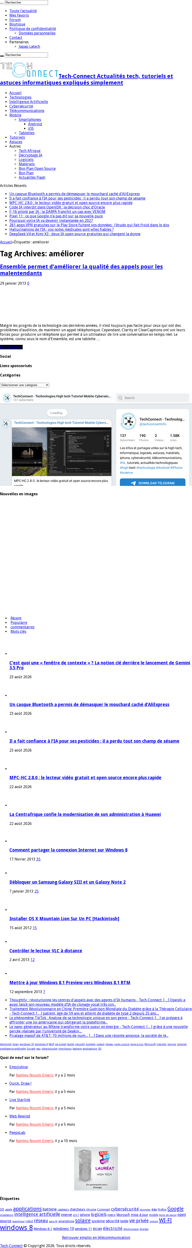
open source (121, 1044)
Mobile (15, 115)
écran (15, 1044)
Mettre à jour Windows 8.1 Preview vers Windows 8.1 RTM (69, 982)
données (145, 1209)
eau (38, 1048)
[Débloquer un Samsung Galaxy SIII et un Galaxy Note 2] (15, 873)
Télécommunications (26, 110)
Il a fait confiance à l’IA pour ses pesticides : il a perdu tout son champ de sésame (77, 198)
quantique (18, 1221)
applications (90, 1048)
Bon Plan (26, 173)
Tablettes (26, 133)
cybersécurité (49, 1048)
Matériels (27, 164)
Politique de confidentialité (32, 28)
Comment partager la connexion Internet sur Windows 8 (68, 850)
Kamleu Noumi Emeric (35, 1075)
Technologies (20, 97)
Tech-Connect (11, 1246)
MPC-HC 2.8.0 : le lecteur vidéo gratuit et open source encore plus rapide (71, 203)
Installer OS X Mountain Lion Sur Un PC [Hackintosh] (64, 918)
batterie (77, 1048)
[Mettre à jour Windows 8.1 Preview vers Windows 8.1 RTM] (15, 973)
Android (35, 124)
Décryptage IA (30, 155)
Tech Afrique (30, 151)
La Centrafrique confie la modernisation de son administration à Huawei (85, 814)
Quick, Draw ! (20, 1083)
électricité (5, 1044)
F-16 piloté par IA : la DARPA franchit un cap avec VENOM (57, 211)
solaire (100, 1044)
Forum (15, 20)
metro (111, 1215)
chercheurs (65, 1048)
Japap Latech (29, 46)
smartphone (66, 1221)
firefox (162, 1209)
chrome (91, 1209)
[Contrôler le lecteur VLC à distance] (15, 941)
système (91, 1044)
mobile (153, 1215)
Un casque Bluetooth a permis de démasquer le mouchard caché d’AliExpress (74, 194)
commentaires (22, 627)
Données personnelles (37, 33)
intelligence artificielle (13, 1048)
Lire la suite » (11, 347)
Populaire (19, 622)
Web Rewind (19, 1116)
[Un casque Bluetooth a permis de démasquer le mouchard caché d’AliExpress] (13, 517)
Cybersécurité (21, 106)
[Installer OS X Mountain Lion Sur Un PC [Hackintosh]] (22, 910)
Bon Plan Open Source (37, 168)
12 (32, 959)
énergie (144, 1229)
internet (182, 1044)
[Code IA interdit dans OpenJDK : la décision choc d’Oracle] (13, 591)
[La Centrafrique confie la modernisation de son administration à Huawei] (13, 573)
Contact (15, 37)
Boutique (17, 24)
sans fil (53, 1221)
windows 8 (41, 1044)
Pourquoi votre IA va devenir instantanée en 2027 (51, 220)
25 (36, 891)
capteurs (63, 1209)
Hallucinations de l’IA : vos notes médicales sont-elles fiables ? (61, 229)
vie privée (60, 1044)
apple (8, 1209)
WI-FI (51, 1044)
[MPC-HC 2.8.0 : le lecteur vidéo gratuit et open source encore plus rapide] (13, 554)
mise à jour (137, 1044)
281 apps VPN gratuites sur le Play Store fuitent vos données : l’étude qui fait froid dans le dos (89, 225)
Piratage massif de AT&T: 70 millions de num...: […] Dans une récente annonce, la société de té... (88, 1035)
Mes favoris (19, 15)
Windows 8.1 (43, 1229)
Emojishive (18, 1067)
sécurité (80, 1044)
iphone (171, 1044)
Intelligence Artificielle (28, 102)
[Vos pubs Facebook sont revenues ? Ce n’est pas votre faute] (13, 610)
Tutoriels (17, 137)
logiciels (161, 1044)
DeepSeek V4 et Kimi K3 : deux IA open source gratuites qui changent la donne (74, 234)
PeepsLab (17, 1132)
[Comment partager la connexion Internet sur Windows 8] (15, 841)
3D (99, 1048)
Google (31, 1048)
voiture (154, 1221)
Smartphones (30, 119)
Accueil (15, 93)
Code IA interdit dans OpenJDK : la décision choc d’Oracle (57, 207)
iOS (31, 128)
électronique (131, 1229)
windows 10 (27, 1044)
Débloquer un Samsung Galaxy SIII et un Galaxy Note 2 (67, 882)
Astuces (15, 142)
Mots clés (18, 631)
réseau (109, 1044)
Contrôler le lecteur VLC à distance (45, 950)
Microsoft (150, 1044)
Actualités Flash (32, 177)
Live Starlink (19, 1100)
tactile (70, 1044)
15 (35, 928)
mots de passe (168, 1215)
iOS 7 (76, 1215)
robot (29, 1221)
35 (38, 859)
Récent (16, 618)
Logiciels (26, 159)
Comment (103, 1209)
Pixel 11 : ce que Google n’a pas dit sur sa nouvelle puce (56, 216)
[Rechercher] (2, 3)
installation (6, 1215)
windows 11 (83, 1229)
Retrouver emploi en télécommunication (96, 1237)
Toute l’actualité (23, 11)
